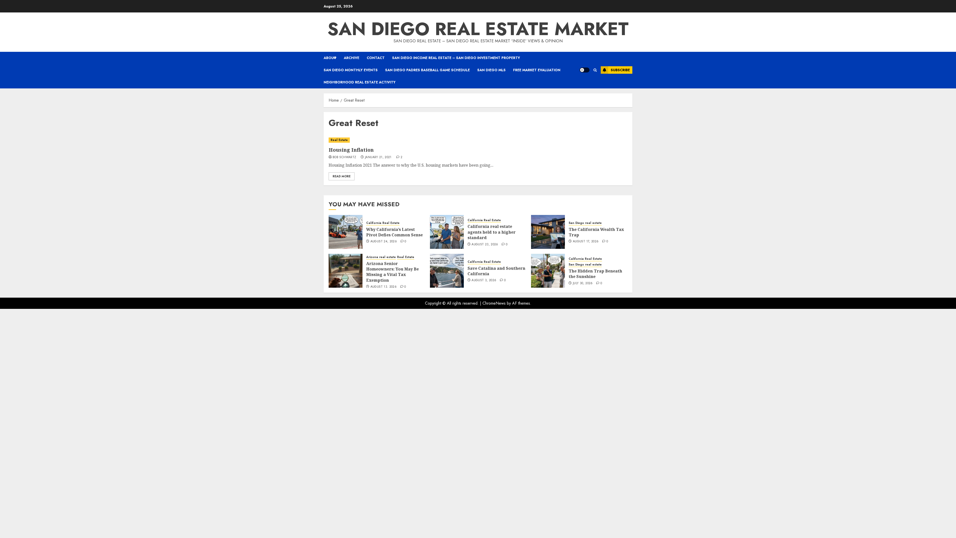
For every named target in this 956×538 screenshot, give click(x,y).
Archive (351, 57)
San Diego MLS (491, 69)
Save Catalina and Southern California (496, 271)
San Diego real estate (585, 223)
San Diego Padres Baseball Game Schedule (427, 69)
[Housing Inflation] (478, 140)
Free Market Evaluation (536, 69)
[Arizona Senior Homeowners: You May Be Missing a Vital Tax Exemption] (345, 271)
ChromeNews (494, 303)
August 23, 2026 (485, 245)
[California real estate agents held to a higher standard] (447, 232)
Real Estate (339, 140)
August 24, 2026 (383, 242)
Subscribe (620, 69)
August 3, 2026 (484, 280)
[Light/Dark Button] (585, 69)
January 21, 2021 (378, 157)
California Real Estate (383, 223)
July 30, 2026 (583, 283)
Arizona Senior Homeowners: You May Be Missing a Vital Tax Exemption (392, 272)
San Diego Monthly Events (351, 69)
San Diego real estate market (478, 29)
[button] (595, 70)
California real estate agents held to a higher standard (492, 232)
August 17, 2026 (585, 242)
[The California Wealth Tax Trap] (548, 232)
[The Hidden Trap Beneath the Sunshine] (548, 271)
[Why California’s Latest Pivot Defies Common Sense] (345, 232)
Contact (376, 57)
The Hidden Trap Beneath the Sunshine (595, 273)
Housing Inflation (351, 149)
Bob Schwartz (344, 157)
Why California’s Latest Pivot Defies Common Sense (394, 232)
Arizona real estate (381, 257)
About (330, 57)
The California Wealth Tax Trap (596, 232)
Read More (342, 176)
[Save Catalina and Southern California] (447, 271)
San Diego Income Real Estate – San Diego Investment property (456, 57)
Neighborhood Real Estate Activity (360, 82)
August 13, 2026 (383, 287)
